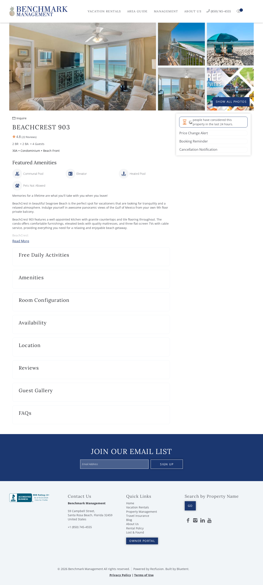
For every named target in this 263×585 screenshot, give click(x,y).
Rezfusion (157, 569)
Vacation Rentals (104, 11)
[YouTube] (209, 520)
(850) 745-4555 (221, 11)
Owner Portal (142, 541)
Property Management (141, 512)
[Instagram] (195, 520)
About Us (192, 11)
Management (166, 11)
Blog (129, 520)
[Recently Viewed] (239, 11)
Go (190, 506)
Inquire (21, 118)
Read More (20, 241)
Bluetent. (183, 569)
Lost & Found (135, 532)
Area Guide (137, 11)
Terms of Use (144, 575)
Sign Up (166, 464)
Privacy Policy (120, 575)
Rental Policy (135, 528)
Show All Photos (231, 101)
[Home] (38, 11)
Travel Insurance (137, 516)
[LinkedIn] (202, 520)
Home (130, 503)
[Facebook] (188, 520)
